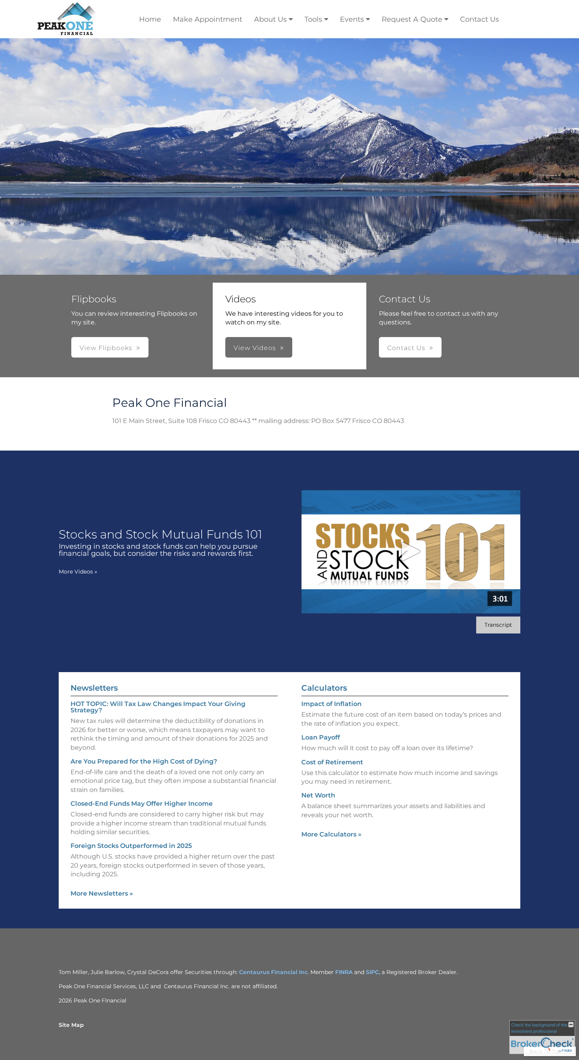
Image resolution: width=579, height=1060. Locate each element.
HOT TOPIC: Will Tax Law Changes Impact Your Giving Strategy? (158, 707)
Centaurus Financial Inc (273, 972)
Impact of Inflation (331, 704)
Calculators (324, 688)
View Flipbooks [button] (106, 348)
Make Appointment (207, 19)
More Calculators (331, 834)
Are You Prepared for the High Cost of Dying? (144, 761)
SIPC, (374, 972)
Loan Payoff (320, 737)
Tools (313, 19)
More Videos (78, 571)
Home (150, 19)
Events (352, 19)
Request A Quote (412, 19)
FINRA (344, 972)
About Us (270, 19)
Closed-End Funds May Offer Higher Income (142, 803)
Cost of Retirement (332, 762)
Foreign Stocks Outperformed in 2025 (131, 845)
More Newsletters (102, 893)
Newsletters (94, 688)
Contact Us (479, 19)
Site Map (71, 1024)
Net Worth (318, 795)
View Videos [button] (255, 348)
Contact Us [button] (406, 348)
